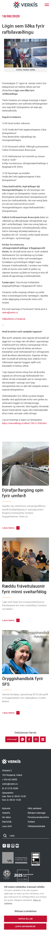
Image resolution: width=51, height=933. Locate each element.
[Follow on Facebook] (4, 846)
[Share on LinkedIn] (43, 739)
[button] (47, 4)
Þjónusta (6, 808)
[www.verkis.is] (26, 5)
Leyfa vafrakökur (25, 926)
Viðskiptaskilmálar (36, 826)
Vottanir (31, 821)
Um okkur (6, 817)
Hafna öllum (25, 919)
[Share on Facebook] (29, 739)
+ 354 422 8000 (9, 779)
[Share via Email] (36, 739)
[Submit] (5, 835)
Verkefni (6, 813)
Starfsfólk (7, 821)
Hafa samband (34, 808)
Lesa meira (8, 528)
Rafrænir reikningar (37, 813)
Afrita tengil (12, 739)
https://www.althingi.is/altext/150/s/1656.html (24, 423)
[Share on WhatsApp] (22, 739)
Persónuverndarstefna (38, 817)
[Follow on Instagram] (8, 846)
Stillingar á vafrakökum (26, 911)
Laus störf (7, 826)
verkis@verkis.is (10, 312)
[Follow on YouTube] (17, 846)
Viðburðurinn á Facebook (13, 319)
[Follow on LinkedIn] (12, 846)
